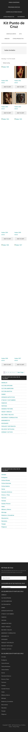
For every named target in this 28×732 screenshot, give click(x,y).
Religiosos (4, 527)
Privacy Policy (16, 726)
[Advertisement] (14, 451)
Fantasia (3, 500)
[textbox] (14, 587)
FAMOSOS (4, 403)
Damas (3, 489)
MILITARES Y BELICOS (7, 414)
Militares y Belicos (6, 509)
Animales (3, 474)
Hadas (3, 506)
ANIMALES (4, 382)
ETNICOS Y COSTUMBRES (8, 400)
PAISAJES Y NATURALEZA (8, 426)
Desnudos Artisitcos (6, 492)
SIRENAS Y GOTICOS (7, 432)
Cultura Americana (6, 483)
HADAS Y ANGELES (6, 411)
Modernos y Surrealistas (7, 515)
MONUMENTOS (5, 420)
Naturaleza (4, 521)
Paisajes (3, 524)
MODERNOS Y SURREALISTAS (9, 417)
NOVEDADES (4, 423)
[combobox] (14, 587)
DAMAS (3, 394)
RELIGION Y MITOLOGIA (7, 429)
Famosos (3, 498)
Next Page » (21, 372)
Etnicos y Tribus (5, 495)
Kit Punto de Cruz (14, 25)
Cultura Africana (5, 480)
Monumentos (4, 518)
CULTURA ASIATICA (6, 391)
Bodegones (4, 477)
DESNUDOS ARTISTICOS (8, 397)
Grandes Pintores (5, 503)
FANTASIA (4, 406)
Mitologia (3, 512)
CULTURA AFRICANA (6, 385)
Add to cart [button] (7, 86)
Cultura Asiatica (5, 486)
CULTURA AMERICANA (7, 388)
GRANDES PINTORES (7, 409)
